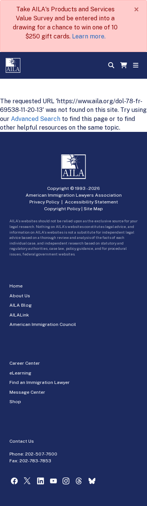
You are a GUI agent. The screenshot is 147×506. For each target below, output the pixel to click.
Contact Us (21, 441)
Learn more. (89, 36)
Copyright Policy (62, 208)
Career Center (24, 363)
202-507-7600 (41, 454)
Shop (15, 401)
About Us (19, 295)
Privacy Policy (44, 202)
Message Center (27, 392)
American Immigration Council (42, 324)
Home (16, 286)
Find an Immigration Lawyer (39, 382)
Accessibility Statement (91, 202)
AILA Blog (20, 305)
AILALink (19, 315)
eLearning (20, 373)
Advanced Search (35, 118)
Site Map (93, 208)
